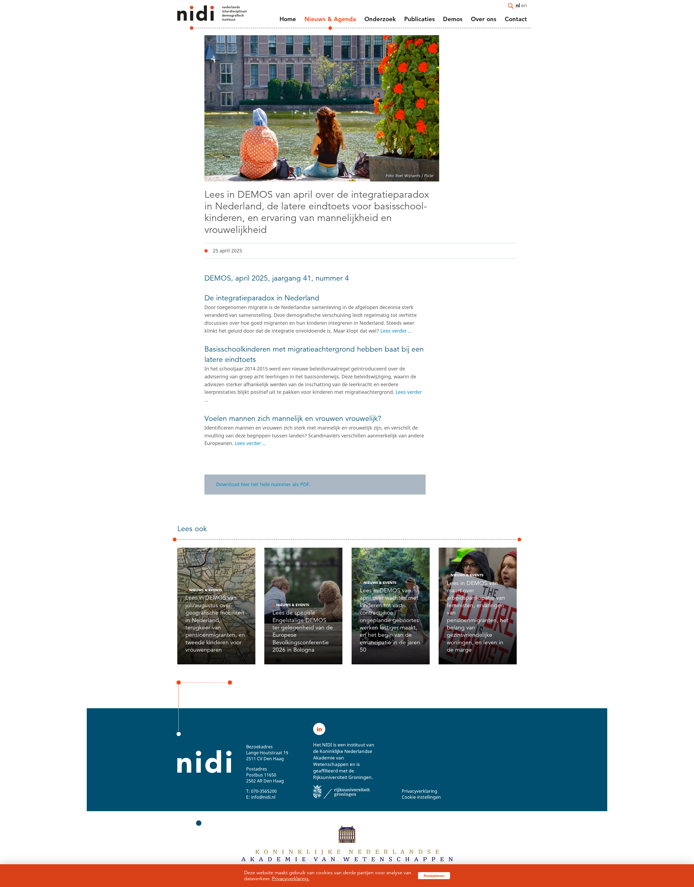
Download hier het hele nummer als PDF (262, 484)
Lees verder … (396, 330)
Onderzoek (380, 19)
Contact (516, 19)
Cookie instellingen (421, 797)
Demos (452, 19)
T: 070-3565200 (261, 791)
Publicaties (419, 19)
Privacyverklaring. (291, 879)
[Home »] (205, 17)
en (524, 5)
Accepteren (434, 875)
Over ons (483, 19)
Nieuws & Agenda (330, 19)
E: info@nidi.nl (260, 797)
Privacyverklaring (419, 791)
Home (287, 19)
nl (518, 5)
